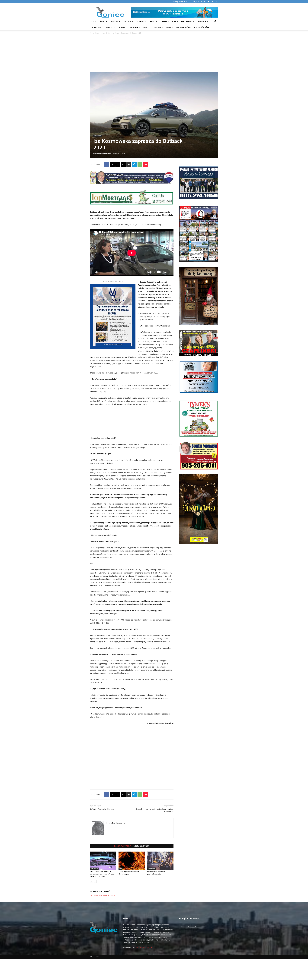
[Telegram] (134, 164)
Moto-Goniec (106, 33)
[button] (215, 22)
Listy (168, 27)
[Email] (123, 164)
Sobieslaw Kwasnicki (104, 153)
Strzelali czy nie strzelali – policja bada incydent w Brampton (154, 810)
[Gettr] (145, 164)
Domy (146, 27)
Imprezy (109, 27)
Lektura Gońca (183, 27)
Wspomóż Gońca (201, 27)
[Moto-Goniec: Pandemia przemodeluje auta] (160, 861)
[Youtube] (194, 926)
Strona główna (94, 33)
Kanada (114, 21)
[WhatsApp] (140, 164)
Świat (102, 21)
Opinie (164, 21)
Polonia (127, 21)
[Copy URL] (117, 164)
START (94, 21)
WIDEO (122, 27)
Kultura (141, 21)
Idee (174, 21)
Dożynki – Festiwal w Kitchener (102, 809)
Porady (157, 27)
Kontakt (134, 27)
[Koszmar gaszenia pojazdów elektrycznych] (132, 861)
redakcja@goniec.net (144, 947)
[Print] (128, 164)
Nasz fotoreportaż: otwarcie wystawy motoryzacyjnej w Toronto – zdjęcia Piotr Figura (102, 874)
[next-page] (95, 881)
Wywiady (202, 21)
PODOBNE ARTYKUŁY (122, 846)
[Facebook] (106, 164)
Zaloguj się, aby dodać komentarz (103, 895)
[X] (112, 164)
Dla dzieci (96, 27)
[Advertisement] (154, 54)
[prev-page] (91, 881)
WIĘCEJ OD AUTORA (141, 846)
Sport (152, 21)
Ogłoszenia (186, 21)
